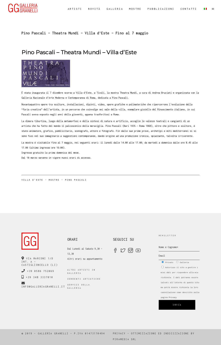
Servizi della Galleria (78, 286)
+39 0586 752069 (40, 271)
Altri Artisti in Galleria (81, 271)
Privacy (173, 297)
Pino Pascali (76, 180)
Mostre (54, 180)
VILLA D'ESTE (32, 180)
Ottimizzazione (143, 333)
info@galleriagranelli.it (43, 286)
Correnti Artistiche (84, 279)
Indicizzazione (176, 333)
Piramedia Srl (125, 339)
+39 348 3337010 (39, 277)
